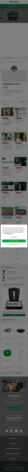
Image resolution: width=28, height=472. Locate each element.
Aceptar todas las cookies (14, 240)
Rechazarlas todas (14, 237)
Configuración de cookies (14, 244)
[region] (14, 236)
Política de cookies (9, 233)
